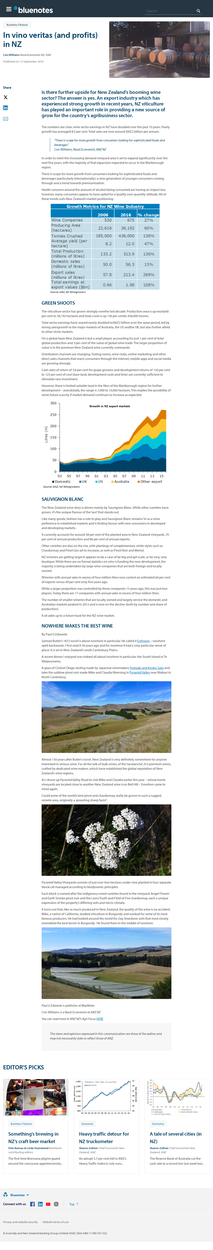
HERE (99, 1019)
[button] (8, 9)
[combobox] (173, 11)
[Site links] (28, 1195)
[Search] (198, 11)
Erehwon (143, 641)
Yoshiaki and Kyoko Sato (147, 668)
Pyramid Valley (140, 672)
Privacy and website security (20, 1222)
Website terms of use (56, 1222)
